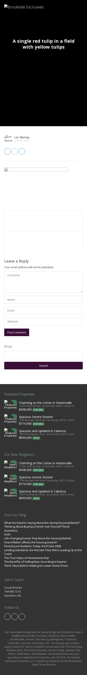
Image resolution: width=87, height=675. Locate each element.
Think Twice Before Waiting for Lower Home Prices (36, 566)
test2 (7, 534)
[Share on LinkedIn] (22, 151)
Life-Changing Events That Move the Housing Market (37, 538)
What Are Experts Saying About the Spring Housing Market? (42, 523)
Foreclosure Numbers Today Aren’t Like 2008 (32, 546)
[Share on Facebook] (7, 151)
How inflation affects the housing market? (30, 542)
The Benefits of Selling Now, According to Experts (35, 562)
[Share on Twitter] (14, 151)
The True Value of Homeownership (26, 558)
